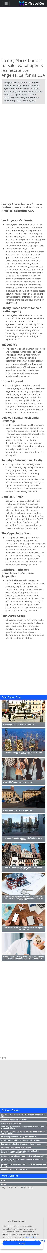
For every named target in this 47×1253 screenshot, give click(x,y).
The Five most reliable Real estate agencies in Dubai (20, 1140)
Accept (21, 1243)
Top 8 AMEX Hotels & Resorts (11, 1123)
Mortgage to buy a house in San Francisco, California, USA (22, 1156)
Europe (3, 1180)
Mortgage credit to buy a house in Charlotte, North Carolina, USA (23, 1115)
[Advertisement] (23, 31)
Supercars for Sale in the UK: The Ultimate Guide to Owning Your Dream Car (23, 1132)
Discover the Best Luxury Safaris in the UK (16, 1148)
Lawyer (4, 1184)
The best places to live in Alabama (14, 1120)
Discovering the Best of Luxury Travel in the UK (18, 1137)
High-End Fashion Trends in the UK (14, 1169)
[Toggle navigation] (6, 3)
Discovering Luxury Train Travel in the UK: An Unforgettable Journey (23, 1165)
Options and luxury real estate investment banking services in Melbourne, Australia (20, 1152)
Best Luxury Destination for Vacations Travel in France (21, 1144)
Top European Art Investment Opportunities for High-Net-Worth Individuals (22, 1127)
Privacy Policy (30, 1237)
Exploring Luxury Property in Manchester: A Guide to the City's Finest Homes (22, 1160)
